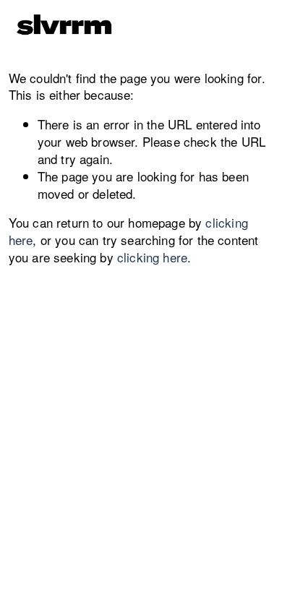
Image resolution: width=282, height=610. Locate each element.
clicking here (152, 257)
